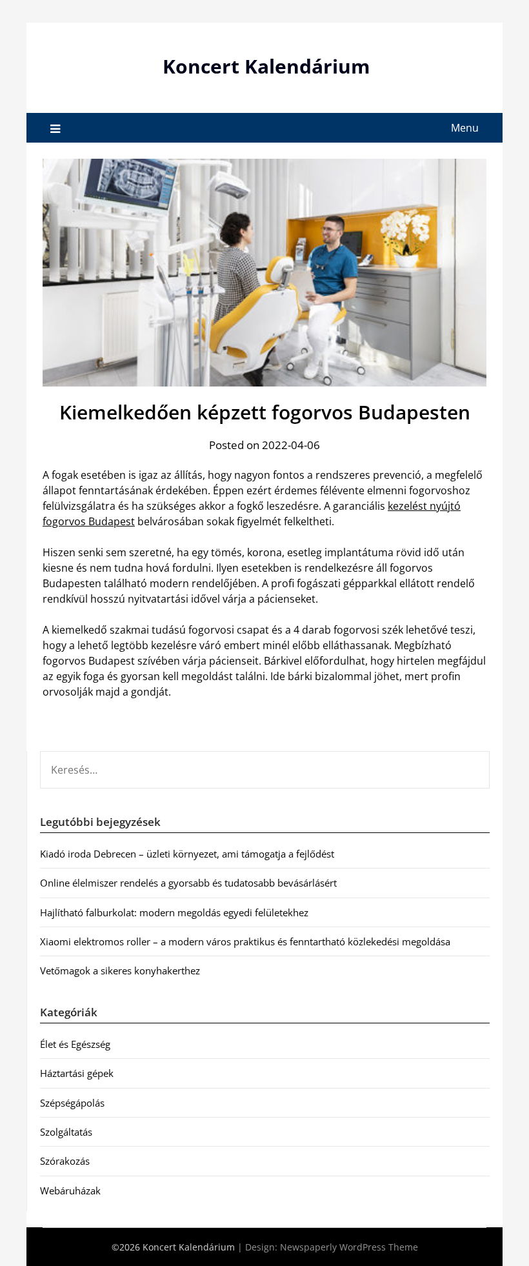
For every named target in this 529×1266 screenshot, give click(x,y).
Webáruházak (70, 1190)
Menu (465, 128)
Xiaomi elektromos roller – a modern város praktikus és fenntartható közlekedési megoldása (245, 941)
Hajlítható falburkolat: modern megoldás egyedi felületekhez (174, 912)
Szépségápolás (72, 1102)
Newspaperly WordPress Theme (349, 1247)
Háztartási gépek (77, 1073)
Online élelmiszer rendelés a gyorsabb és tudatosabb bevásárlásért (188, 882)
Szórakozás (65, 1160)
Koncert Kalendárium (266, 66)
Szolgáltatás (66, 1131)
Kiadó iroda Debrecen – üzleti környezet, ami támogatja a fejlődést (187, 853)
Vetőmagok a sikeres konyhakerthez (120, 970)
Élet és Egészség (75, 1044)
